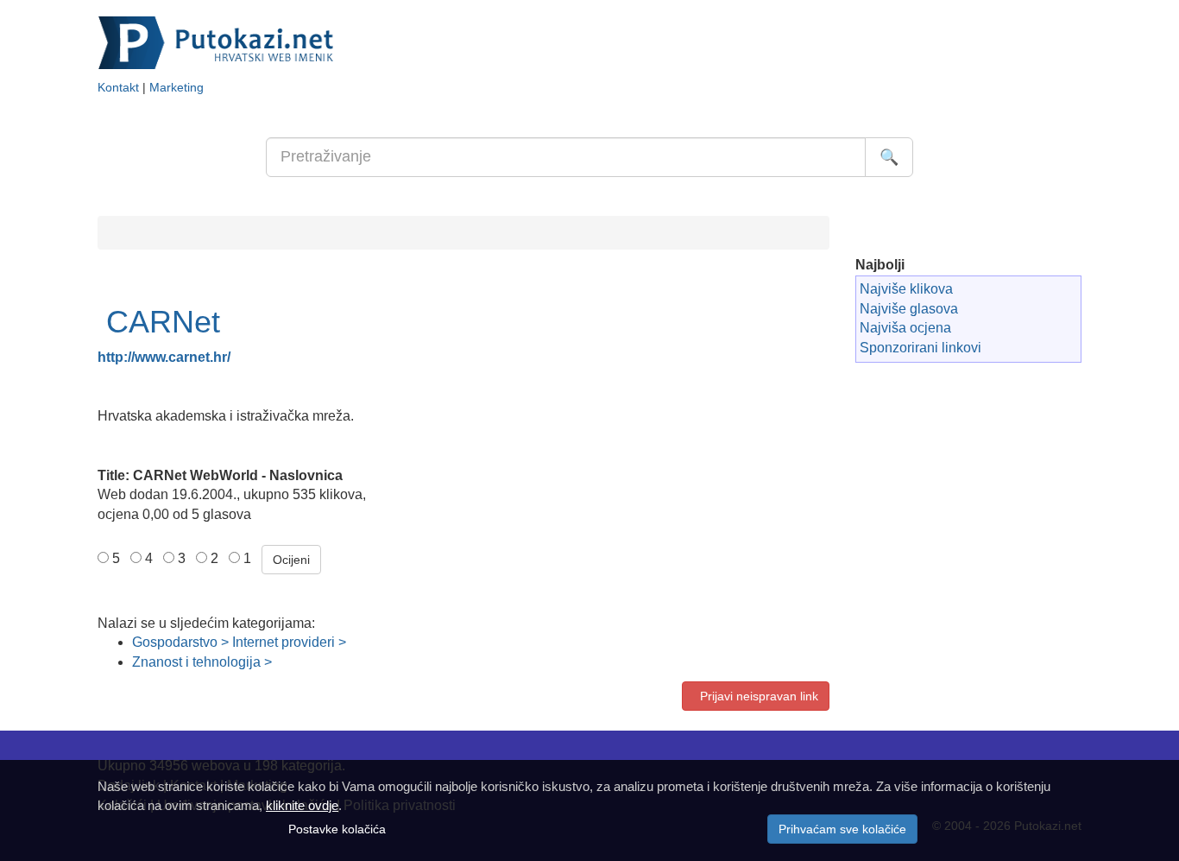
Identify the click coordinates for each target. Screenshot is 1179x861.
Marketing (176, 87)
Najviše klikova (906, 289)
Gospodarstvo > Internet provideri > (239, 642)
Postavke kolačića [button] (337, 829)
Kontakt (118, 87)
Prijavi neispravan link (755, 696)
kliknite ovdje (302, 805)
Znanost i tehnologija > (202, 662)
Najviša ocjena (905, 327)
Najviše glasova (909, 308)
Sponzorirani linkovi (920, 347)
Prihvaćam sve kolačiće (842, 829)
